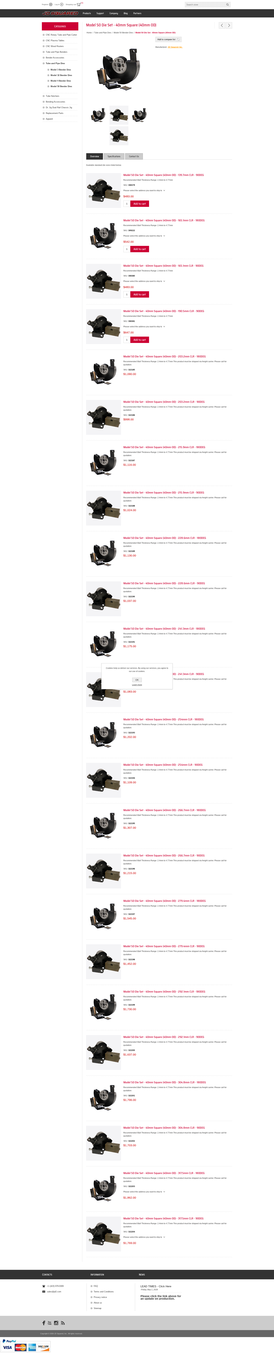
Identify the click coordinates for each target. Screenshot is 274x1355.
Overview (94, 156)
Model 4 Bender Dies (61, 81)
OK (137, 680)
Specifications (114, 156)
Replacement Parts (54, 113)
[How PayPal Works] (25, 1354)
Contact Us (134, 156)
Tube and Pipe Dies (55, 63)
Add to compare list (166, 39)
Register (45, 4)
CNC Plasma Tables (55, 40)
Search (227, 4)
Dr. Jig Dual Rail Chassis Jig (59, 107)
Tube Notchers (52, 96)
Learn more (137, 685)
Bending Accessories (55, 102)
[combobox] (205, 4)
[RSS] (62, 1322)
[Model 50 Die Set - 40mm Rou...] (222, 25)
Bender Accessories (55, 57)
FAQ (96, 1286)
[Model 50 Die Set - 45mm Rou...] (229, 25)
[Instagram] (56, 1322)
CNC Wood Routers (55, 46)
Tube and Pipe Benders (56, 52)
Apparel (49, 119)
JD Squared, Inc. (175, 47)
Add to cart (140, 204)
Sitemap (97, 1308)
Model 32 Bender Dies (61, 75)
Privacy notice (100, 1297)
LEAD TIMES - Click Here (155, 1286)
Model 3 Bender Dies (61, 70)
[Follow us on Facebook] (42, 1322)
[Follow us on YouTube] (49, 1322)
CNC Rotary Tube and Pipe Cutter (61, 35)
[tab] (94, 156)
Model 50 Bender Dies (61, 86)
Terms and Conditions (104, 1291)
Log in (57, 4)
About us (98, 1303)
